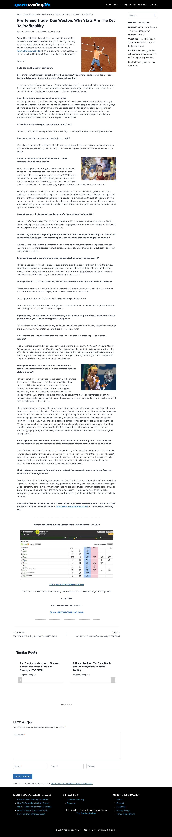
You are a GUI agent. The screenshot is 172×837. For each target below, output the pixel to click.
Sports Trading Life (26, 31)
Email (54, 766)
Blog (116, 4)
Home (109, 4)
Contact (153, 4)
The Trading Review (86, 813)
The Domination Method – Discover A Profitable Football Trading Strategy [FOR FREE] (40, 667)
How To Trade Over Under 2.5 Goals (34, 807)
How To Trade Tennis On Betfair (32, 810)
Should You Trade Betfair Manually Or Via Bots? (97, 634)
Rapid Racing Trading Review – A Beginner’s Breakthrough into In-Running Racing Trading (142, 54)
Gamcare (71, 803)
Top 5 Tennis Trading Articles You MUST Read (35, 634)
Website (91, 766)
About (119, 799)
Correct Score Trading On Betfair (32, 799)
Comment (19, 734)
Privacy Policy (123, 810)
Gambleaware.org (75, 799)
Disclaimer (121, 807)
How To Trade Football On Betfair (33, 803)
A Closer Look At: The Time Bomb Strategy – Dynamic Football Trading (92, 667)
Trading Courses (128, 4)
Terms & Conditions (126, 814)
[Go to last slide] (20, 680)
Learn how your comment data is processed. (72, 783)
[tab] (62, 704)
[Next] (113, 680)
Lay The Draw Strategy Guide (31, 814)
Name (18, 766)
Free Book (143, 4)
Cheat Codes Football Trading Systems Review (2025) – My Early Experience (142, 42)
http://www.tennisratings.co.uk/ (72, 506)
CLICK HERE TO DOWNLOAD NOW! (67, 612)
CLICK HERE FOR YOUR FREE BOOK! (66, 584)
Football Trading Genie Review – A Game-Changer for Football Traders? (142, 31)
